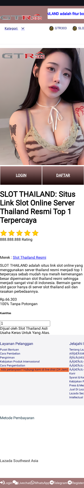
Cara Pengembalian (12, 365)
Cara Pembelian (10, 353)
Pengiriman (7, 357)
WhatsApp (41, 483)
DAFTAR (63, 175)
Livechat (24, 483)
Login (8, 483)
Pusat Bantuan (9, 349)
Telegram (60, 483)
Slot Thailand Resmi (29, 257)
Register (78, 483)
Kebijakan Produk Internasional (20, 361)
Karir (72, 373)
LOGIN (21, 175)
